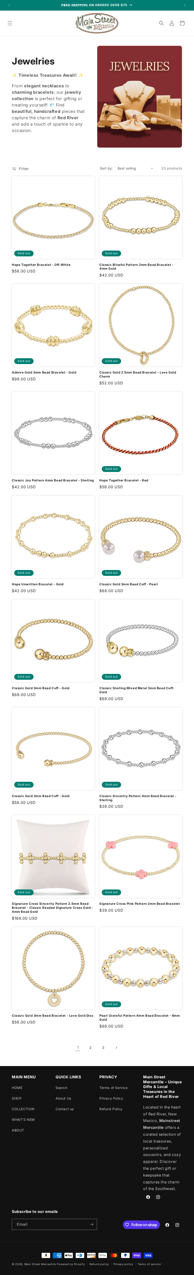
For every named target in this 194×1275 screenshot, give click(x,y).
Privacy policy (123, 1264)
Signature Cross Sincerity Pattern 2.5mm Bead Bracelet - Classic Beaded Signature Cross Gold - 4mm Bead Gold (52, 908)
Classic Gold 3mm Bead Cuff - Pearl (128, 584)
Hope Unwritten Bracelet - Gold (38, 584)
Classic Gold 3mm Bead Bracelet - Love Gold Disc (52, 1015)
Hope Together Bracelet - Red (123, 480)
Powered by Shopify (71, 1264)
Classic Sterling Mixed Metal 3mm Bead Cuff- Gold (137, 690)
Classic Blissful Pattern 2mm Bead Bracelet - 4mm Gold (136, 267)
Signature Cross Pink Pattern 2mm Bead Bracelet (139, 903)
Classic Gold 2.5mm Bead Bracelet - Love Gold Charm (137, 374)
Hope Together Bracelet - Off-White (41, 265)
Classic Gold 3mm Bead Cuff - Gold (41, 688)
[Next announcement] (185, 5)
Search (61, 1088)
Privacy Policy (111, 1098)
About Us (63, 1098)
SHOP (17, 1098)
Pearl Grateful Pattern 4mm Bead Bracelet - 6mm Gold (139, 1017)
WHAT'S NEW (23, 1120)
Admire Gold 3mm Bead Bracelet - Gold (44, 372)
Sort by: (106, 168)
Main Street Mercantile (40, 1264)
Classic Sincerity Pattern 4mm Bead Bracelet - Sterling (137, 798)
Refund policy (99, 1264)
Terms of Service (113, 1088)
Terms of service (149, 1264)
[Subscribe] (91, 1224)
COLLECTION (23, 1109)
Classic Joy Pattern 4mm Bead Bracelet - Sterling (53, 480)
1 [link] (78, 1047)
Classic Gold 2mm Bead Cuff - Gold (41, 796)
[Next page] (116, 1047)
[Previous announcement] (9, 5)
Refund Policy (111, 1109)
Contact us (65, 1109)
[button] (10, 23)
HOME (17, 1088)
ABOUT (18, 1130)
